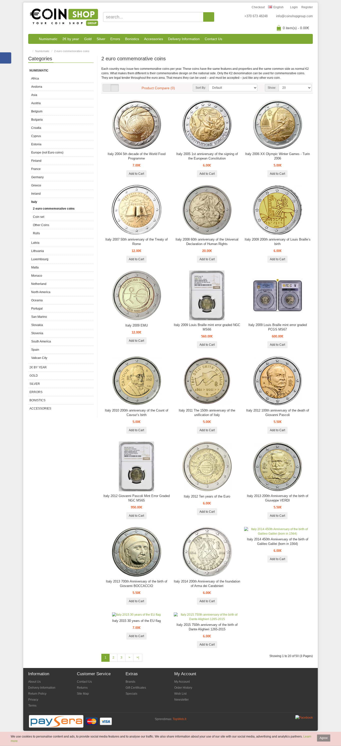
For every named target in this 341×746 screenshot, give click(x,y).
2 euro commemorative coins (71, 51)
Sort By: (200, 87)
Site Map (83, 693)
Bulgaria (37, 119)
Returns (82, 687)
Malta (35, 267)
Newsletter (181, 699)
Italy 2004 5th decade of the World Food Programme (137, 156)
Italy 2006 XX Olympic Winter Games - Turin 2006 (277, 156)
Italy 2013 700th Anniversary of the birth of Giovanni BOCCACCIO (136, 584)
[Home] (32, 39)
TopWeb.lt (179, 719)
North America (40, 292)
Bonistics (132, 39)
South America (41, 341)
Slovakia (37, 325)
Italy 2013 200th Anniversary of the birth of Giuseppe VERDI (277, 498)
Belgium (36, 111)
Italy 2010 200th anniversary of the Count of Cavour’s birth (136, 413)
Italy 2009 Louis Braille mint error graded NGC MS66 (207, 327)
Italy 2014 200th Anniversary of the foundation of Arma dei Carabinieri (207, 584)
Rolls (36, 233)
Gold (88, 39)
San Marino (39, 317)
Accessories (153, 39)
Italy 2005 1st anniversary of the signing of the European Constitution (207, 156)
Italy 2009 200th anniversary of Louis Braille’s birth (278, 242)
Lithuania (37, 251)
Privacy (33, 699)
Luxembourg (39, 259)
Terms (32, 705)
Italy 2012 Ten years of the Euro (207, 496)
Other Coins (41, 225)
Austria (36, 103)
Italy (34, 202)
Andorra (36, 86)
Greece (36, 185)
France (36, 169)
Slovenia (37, 333)
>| (138, 657)
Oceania (37, 300)
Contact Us (213, 39)
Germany (37, 177)
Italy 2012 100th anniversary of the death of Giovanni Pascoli (277, 413)
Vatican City (39, 358)
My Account (182, 681)
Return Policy (37, 693)
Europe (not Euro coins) (47, 152)
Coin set (38, 217)
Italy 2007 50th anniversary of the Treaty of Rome (136, 242)
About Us (34, 681)
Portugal (37, 308)
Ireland (36, 193)
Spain (35, 349)
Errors (115, 39)
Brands (130, 681)
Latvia (35, 243)
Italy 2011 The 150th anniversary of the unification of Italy (207, 413)
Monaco (36, 275)
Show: (272, 87)
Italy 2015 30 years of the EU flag (136, 621)
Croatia (36, 128)
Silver (101, 39)
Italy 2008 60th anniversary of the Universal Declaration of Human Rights (206, 242)
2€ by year (70, 39)
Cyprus (36, 136)
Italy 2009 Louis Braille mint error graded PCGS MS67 (277, 327)
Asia (34, 95)
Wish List (180, 693)
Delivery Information (184, 39)
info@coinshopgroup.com (294, 16)
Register (307, 7)
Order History (183, 687)
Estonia (36, 144)
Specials (131, 693)
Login (294, 7)
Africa (35, 78)
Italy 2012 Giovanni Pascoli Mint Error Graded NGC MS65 (136, 498)
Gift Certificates (136, 687)
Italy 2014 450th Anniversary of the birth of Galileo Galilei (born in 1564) (277, 541)
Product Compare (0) (158, 88)
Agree (324, 738)
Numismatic (48, 39)
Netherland (38, 284)
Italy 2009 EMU (136, 325)
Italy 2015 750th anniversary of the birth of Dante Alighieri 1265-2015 (207, 627)
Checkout (258, 7)
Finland (36, 161)
